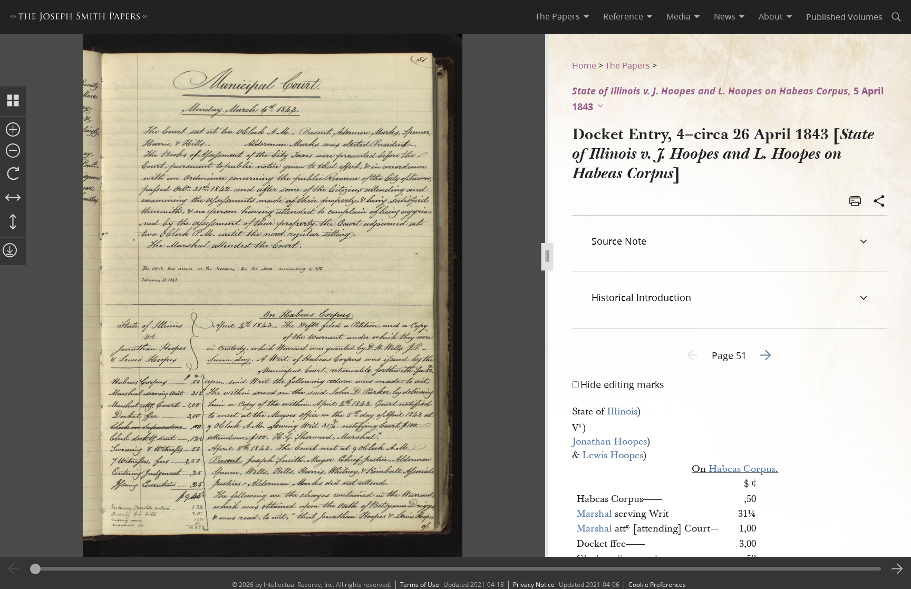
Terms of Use (419, 584)
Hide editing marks (622, 384)
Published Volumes (844, 17)
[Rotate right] (13, 174)
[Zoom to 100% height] (13, 223)
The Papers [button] (557, 16)
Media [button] (678, 16)
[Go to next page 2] (897, 569)
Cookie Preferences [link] (657, 584)
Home (584, 65)
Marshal (594, 513)
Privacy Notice (534, 584)
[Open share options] (879, 202)
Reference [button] (623, 16)
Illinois (622, 411)
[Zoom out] (13, 151)
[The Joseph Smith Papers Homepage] (79, 18)
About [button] (771, 16)
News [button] (724, 16)
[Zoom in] (13, 130)
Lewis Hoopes (612, 455)
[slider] (455, 569)
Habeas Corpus (742, 469)
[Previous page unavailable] (13, 569)
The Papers (627, 65)
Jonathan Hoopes (609, 441)
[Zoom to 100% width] (13, 198)
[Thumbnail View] (13, 101)
